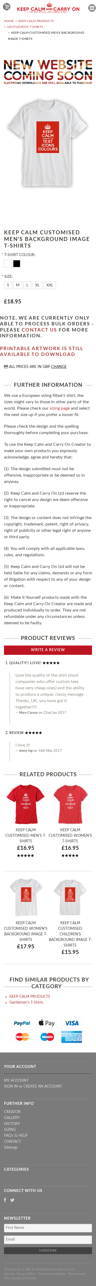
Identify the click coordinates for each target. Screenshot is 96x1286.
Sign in (11, 1086)
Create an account (42, 1086)
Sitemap (10, 1147)
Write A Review (48, 650)
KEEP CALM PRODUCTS (36, 21)
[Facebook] (5, 1200)
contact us (39, 330)
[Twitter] (12, 1200)
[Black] (17, 263)
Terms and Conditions (52, 1273)
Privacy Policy (26, 1273)
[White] (8, 263)
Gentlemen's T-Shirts (25, 26)
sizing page (60, 408)
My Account (16, 1081)
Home (9, 21)
